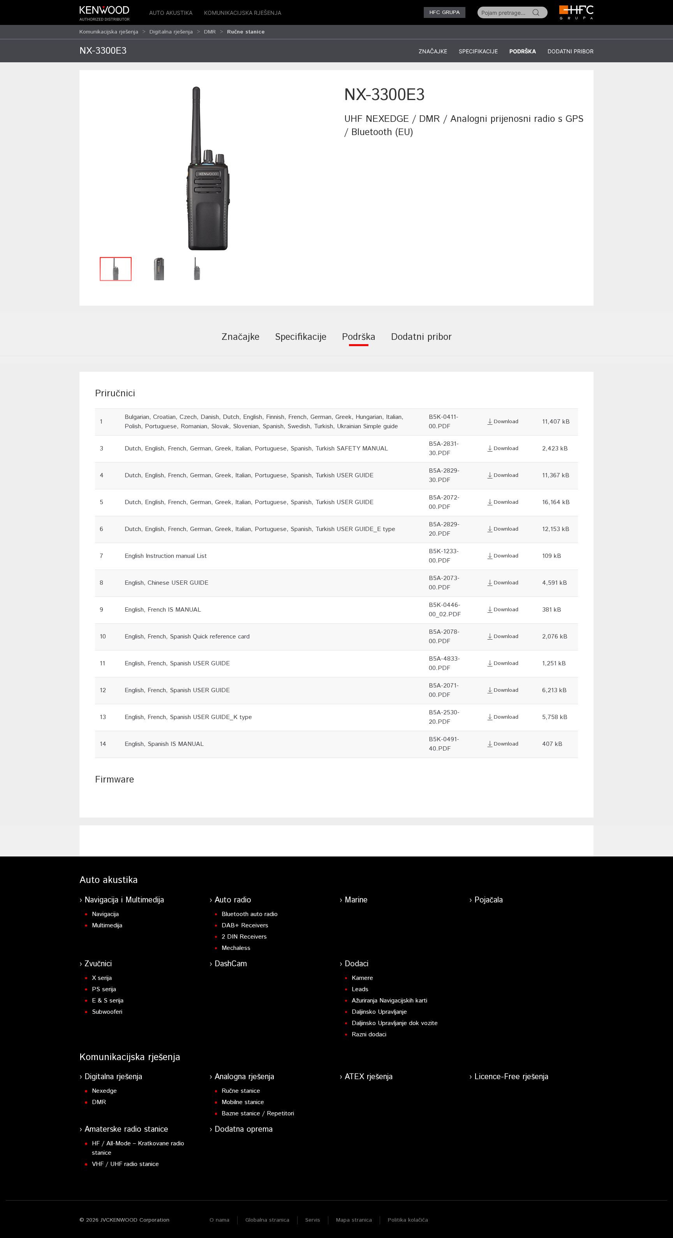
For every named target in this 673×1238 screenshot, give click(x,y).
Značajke (433, 51)
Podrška (522, 51)
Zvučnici (98, 964)
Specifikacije (478, 51)
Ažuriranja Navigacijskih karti (389, 1000)
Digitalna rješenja (171, 32)
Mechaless (236, 948)
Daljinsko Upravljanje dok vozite (395, 1023)
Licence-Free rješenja (511, 1077)
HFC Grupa (445, 12)
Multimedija (107, 925)
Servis (312, 1220)
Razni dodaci (369, 1034)
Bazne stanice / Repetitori (258, 1113)
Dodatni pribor (571, 51)
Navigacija (105, 914)
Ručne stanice (241, 1091)
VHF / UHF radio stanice (125, 1164)
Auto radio (233, 900)
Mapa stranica (354, 1220)
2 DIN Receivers (244, 936)
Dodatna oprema (244, 1129)
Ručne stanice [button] (246, 32)
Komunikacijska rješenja (242, 12)
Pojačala (488, 900)
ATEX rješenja (369, 1077)
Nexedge (104, 1091)
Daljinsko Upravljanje (379, 1012)
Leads (360, 989)
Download (506, 422)
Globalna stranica (267, 1220)
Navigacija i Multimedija (124, 900)
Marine (356, 900)
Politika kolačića (408, 1220)
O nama (219, 1220)
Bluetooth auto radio (250, 914)
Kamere (362, 978)
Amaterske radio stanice (126, 1129)
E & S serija (107, 1000)
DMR (210, 32)
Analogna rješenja (244, 1077)
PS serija (104, 989)
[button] (208, 168)
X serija (102, 978)
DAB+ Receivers (245, 925)
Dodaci (356, 964)
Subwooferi (107, 1012)
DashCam (231, 964)
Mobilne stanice (243, 1102)
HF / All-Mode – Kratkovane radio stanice (138, 1148)
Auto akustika (170, 12)
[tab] (240, 342)
